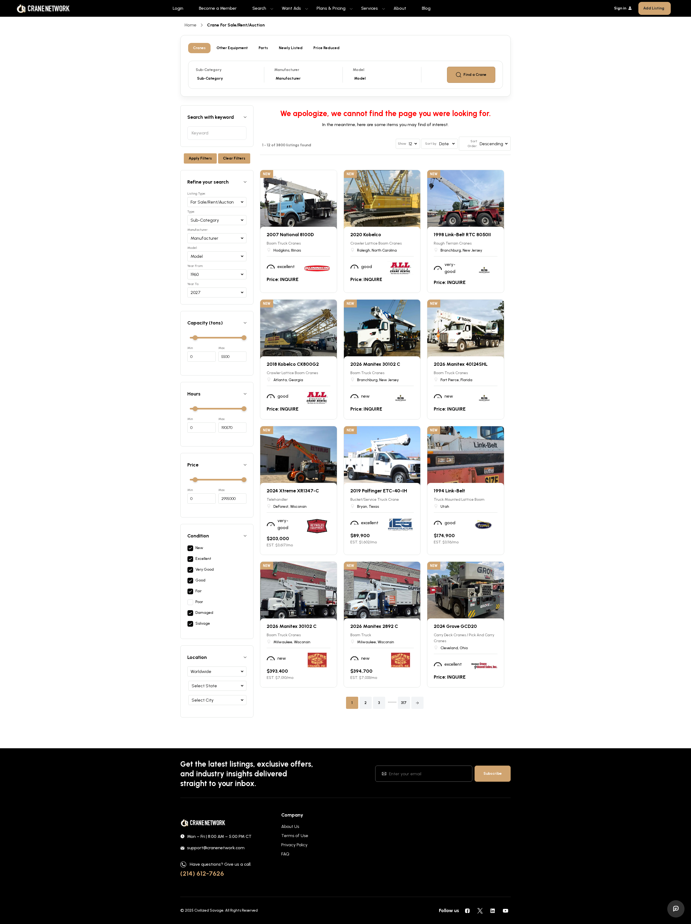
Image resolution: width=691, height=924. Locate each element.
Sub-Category (209, 69)
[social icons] (467, 910)
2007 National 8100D (290, 235)
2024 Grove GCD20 (455, 626)
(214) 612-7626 (202, 873)
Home (191, 25)
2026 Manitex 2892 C (374, 626)
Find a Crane (474, 74)
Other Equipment (232, 48)
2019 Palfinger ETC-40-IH (378, 491)
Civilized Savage (208, 910)
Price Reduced (326, 48)
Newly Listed (291, 48)
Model (358, 69)
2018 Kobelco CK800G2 (293, 364)
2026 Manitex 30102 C (375, 364)
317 (404, 702)
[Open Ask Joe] (676, 909)
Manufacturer (286, 69)
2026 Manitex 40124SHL (460, 364)
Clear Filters (234, 158)
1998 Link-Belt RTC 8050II (462, 235)
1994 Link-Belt (449, 491)
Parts (263, 48)
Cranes (199, 48)
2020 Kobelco (365, 235)
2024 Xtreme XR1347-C (293, 491)
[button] (417, 703)
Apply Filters (200, 158)
